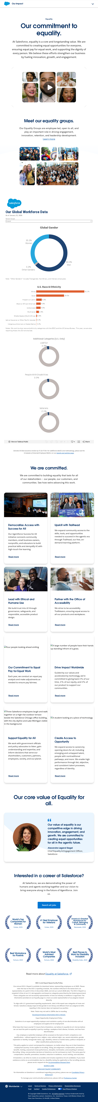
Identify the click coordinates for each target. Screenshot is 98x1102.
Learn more (49, 139)
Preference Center (70, 1078)
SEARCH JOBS (49, 1066)
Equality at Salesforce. (57, 973)
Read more (13, 556)
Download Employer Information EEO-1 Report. (49, 1015)
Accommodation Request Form (59, 1062)
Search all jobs (49, 905)
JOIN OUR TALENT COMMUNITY (49, 1069)
